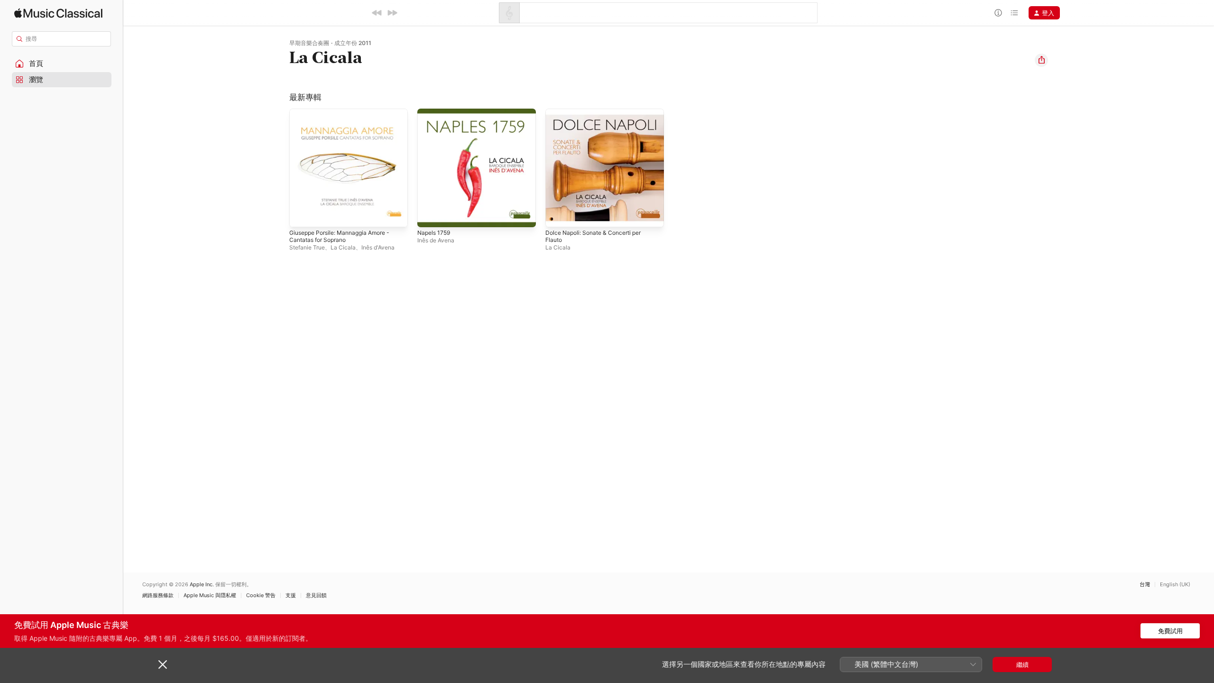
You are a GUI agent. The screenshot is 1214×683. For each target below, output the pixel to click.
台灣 (1145, 584)
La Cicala (343, 247)
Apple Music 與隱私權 (210, 595)
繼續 (1022, 664)
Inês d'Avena (378, 247)
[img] (58, 13)
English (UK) (1175, 584)
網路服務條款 (158, 595)
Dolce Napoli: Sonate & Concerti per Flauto (598, 116)
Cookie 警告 (261, 595)
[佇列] (1014, 12)
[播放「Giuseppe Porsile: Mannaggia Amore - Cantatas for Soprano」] (301, 215)
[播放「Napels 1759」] (429, 215)
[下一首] (392, 12)
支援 (290, 595)
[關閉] (162, 664)
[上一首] (377, 12)
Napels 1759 (435, 112)
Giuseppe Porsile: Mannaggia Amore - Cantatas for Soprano (345, 116)
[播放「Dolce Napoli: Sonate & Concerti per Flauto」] (557, 215)
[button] (61, 63)
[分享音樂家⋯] (1041, 60)
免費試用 (1170, 631)
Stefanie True (307, 247)
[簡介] (998, 12)
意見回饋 (316, 595)
